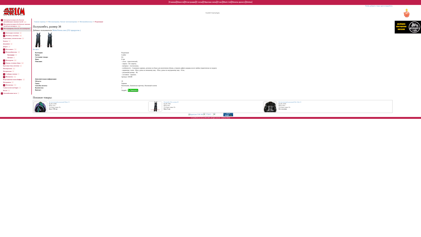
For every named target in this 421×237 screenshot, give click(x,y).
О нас (220, 2)
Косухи (5, 90)
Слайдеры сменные (11, 74)
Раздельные (10, 55)
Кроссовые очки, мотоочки (11, 66)
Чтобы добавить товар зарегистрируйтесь (378, 6)
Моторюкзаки (7, 71)
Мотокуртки (9, 60)
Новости (180, 2)
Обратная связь (210, 2)
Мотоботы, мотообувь (12, 35)
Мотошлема (9, 77)
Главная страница (40, 22)
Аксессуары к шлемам (12, 33)
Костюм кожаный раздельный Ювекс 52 (59, 102)
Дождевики (6, 44)
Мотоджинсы (7, 82)
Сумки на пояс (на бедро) (10, 88)
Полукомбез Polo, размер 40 (171, 102)
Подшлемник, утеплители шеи (12, 38)
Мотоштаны (9, 85)
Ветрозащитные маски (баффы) (12, 79)
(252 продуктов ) (66, 30)
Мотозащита (9, 49)
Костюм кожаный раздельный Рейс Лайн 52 (290, 102)
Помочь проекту (238, 2)
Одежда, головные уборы (13, 63)
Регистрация (190, 2)
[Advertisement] (408, 58)
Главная (172, 2)
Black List (227, 2)
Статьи (199, 2)
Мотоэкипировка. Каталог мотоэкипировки (17, 28)
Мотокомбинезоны (11, 52)
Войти (249, 2)
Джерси (5, 46)
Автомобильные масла (10, 93)
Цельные (10, 57)
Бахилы (5, 41)
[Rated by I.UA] (218, 114)
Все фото (36, 49)
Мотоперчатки (7, 68)
